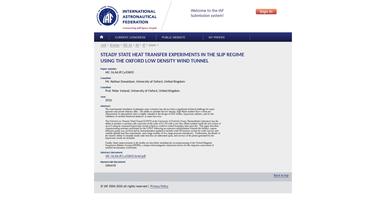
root (103, 45)
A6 (137, 45)
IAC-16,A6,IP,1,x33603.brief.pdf (126, 156)
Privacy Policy (159, 186)
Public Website (173, 37)
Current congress (130, 37)
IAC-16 (127, 45)
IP (144, 45)
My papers (217, 37)
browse (114, 45)
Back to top (281, 175)
